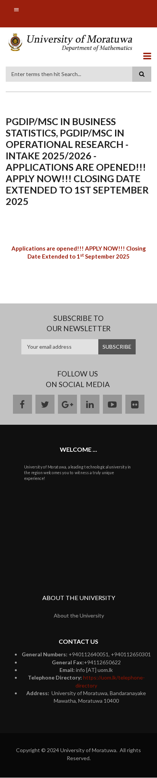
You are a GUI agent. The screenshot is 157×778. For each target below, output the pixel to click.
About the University (79, 615)
